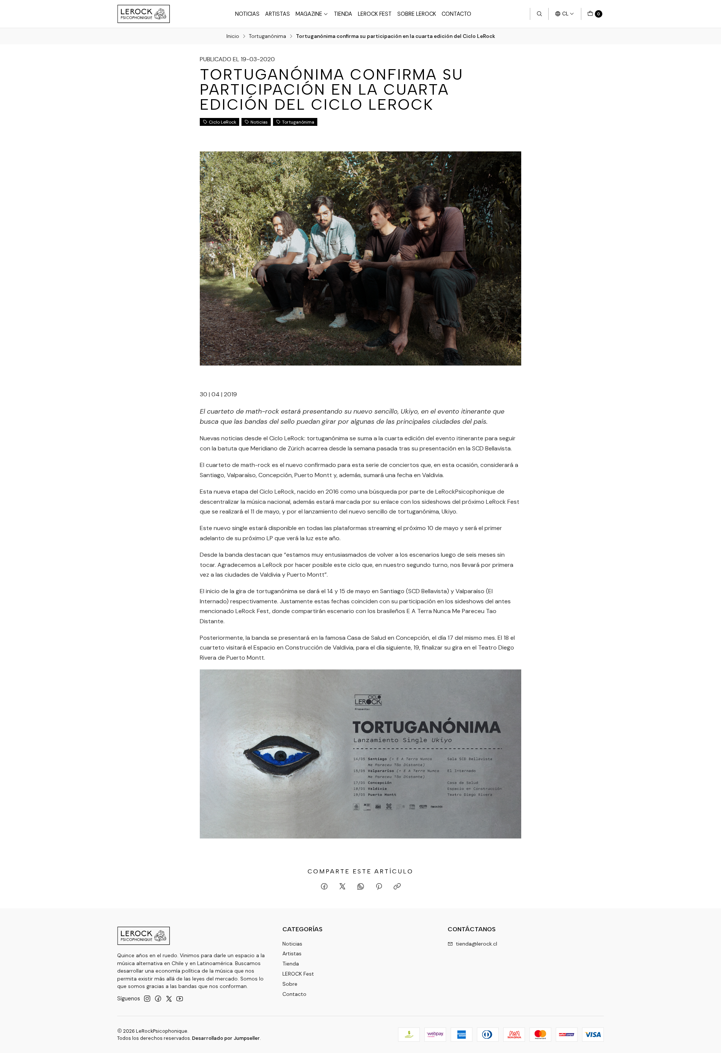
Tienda (343, 14)
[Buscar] (539, 14)
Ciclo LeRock (222, 122)
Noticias (247, 14)
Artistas (277, 14)
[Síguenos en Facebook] (158, 998)
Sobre (289, 983)
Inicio (232, 36)
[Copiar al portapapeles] (397, 887)
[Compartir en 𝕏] (342, 887)
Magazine (309, 14)
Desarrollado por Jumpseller (226, 1038)
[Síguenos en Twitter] (169, 998)
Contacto (456, 14)
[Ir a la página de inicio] (143, 14)
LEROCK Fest (375, 14)
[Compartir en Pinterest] (379, 887)
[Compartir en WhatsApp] (360, 887)
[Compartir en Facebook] (324, 887)
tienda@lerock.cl (476, 943)
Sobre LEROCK (416, 14)
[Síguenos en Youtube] (179, 998)
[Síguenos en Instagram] (147, 998)
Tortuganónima (267, 36)
